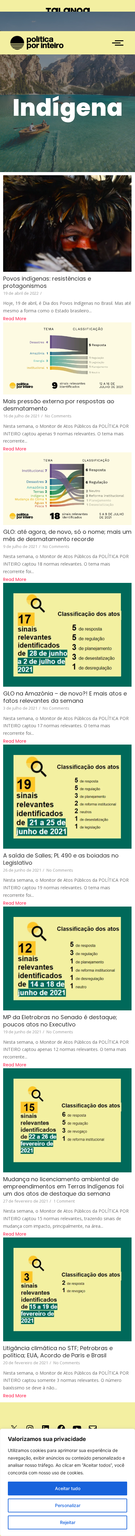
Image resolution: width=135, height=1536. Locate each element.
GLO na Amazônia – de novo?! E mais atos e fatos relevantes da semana (65, 697)
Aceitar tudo (67, 1488)
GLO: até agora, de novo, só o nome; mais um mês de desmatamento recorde (67, 535)
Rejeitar (67, 1522)
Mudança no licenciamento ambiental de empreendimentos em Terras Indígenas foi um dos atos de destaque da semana (63, 1186)
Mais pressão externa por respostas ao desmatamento (58, 405)
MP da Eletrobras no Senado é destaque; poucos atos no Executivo (60, 1021)
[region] (67, 1482)
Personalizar (67, 1505)
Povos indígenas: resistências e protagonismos (47, 282)
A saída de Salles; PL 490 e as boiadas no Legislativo (61, 859)
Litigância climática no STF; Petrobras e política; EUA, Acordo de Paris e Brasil (58, 1351)
